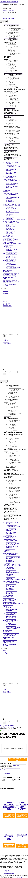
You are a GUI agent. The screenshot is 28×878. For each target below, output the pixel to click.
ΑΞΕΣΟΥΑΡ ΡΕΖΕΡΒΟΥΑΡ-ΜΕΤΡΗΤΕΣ (12, 66)
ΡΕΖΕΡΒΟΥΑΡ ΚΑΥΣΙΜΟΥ (11, 148)
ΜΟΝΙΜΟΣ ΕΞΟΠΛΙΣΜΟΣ (11, 91)
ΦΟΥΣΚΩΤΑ (7, 145)
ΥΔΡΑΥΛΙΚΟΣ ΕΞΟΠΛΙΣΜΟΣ (11, 133)
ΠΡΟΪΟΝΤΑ (6, 340)
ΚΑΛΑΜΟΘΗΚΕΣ (14, 101)
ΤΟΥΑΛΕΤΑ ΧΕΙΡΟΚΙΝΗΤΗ (12, 141)
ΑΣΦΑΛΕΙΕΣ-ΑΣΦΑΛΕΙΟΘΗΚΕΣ (13, 76)
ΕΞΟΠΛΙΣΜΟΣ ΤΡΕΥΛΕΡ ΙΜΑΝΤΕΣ (13, 73)
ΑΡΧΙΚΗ (5, 339)
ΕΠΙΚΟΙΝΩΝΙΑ (7, 343)
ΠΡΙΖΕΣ (6, 152)
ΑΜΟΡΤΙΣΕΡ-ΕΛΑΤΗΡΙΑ (12, 93)
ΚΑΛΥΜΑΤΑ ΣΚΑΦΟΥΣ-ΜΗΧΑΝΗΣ (14, 52)
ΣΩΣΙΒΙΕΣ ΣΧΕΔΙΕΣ (14, 129)
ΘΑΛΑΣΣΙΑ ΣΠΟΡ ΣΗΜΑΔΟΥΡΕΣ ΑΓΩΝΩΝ (15, 89)
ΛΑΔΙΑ (11, 71)
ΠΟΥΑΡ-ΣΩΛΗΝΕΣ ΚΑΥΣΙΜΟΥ (12, 147)
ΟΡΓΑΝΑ (11, 85)
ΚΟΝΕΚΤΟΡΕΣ (13, 70)
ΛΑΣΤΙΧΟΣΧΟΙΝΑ (14, 36)
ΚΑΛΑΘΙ (5, 293)
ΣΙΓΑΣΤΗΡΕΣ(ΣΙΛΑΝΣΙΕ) (10, 150)
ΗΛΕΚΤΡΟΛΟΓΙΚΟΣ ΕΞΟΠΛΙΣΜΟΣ (13, 74)
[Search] (4, 336)
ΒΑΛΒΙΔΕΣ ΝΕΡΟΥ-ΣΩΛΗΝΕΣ (12, 110)
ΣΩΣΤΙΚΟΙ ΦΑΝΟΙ (14, 131)
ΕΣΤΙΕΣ (11, 96)
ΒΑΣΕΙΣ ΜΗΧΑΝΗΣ (14, 95)
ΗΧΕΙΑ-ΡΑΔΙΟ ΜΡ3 (14, 78)
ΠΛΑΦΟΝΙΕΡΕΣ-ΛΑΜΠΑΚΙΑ (13, 87)
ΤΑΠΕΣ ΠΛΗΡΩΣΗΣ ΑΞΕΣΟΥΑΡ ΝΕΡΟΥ (14, 138)
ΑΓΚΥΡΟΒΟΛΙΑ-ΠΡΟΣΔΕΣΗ (11, 25)
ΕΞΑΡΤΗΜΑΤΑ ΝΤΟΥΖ (10, 113)
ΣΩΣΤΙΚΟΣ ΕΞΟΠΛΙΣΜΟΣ (11, 126)
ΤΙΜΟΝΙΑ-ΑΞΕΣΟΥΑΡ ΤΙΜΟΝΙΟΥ (14, 121)
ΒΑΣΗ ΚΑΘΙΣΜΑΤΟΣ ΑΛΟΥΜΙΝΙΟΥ (6, 764)
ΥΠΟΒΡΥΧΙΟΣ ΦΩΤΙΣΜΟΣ (11, 154)
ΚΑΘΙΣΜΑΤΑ (12, 99)
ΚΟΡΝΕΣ (11, 80)
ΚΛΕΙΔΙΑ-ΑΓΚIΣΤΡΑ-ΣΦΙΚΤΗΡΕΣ (17, 30)
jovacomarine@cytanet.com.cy (10, 6)
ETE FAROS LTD (18, 877)
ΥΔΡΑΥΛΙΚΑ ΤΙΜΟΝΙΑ (11, 124)
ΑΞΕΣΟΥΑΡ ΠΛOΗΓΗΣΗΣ (11, 39)
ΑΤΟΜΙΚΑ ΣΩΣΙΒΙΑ (9, 116)
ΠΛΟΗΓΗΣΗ (12, 40)
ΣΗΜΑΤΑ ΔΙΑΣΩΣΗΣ (14, 127)
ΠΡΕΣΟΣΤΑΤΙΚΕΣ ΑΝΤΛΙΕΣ (13, 135)
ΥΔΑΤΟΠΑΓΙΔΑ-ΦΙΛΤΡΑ (10, 151)
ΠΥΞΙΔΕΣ (11, 119)
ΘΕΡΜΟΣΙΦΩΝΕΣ (13, 98)
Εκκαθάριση (16, 765)
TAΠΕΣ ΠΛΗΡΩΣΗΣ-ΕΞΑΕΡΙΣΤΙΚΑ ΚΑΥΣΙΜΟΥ (14, 62)
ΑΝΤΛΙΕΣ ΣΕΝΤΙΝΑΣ (9, 109)
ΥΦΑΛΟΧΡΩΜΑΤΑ (9, 144)
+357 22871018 (7, 7)
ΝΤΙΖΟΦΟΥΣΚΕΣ (13, 54)
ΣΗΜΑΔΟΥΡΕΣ (8, 157)
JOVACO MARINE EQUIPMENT (9, 2)
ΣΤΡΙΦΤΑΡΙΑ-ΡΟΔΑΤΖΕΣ (10, 158)
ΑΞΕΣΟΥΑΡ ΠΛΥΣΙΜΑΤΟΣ (12, 44)
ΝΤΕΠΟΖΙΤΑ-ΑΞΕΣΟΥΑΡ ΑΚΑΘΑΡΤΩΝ (14, 115)
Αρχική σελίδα (3, 726)
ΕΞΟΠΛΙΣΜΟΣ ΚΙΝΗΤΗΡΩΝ (11, 59)
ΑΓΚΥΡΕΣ (11, 26)
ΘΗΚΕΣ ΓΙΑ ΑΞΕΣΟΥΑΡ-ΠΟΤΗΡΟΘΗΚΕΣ (12, 49)
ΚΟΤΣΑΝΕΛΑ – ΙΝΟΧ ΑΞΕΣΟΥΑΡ (14, 103)
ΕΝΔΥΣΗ (6, 57)
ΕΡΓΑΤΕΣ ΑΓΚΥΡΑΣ (14, 35)
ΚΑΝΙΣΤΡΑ (12, 68)
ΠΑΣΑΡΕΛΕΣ (12, 106)
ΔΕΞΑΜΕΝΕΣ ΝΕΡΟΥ (9, 112)
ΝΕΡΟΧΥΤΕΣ (12, 105)
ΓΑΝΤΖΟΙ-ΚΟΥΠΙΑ (14, 46)
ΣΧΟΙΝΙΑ (6, 159)
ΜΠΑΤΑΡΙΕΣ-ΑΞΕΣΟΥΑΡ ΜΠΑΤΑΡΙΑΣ (12, 83)
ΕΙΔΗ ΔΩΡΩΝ (7, 56)
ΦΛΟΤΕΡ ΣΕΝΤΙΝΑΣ (14, 143)
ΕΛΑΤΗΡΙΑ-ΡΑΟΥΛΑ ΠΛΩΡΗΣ (14, 33)
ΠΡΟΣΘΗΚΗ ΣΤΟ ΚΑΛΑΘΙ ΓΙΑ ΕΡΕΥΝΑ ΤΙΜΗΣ (17, 759)
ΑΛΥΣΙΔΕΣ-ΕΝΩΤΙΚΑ (15, 28)
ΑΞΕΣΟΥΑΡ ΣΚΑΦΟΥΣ (10, 42)
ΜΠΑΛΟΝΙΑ (12, 38)
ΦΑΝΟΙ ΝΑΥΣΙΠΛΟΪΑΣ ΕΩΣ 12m (12, 155)
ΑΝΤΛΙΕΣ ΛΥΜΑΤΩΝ (9, 108)
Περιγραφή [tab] (7, 773)
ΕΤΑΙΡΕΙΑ (6, 342)
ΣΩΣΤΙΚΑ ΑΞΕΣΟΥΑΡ (14, 130)
